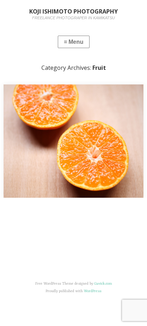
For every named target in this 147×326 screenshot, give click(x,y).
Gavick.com (103, 283)
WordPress (92, 291)
